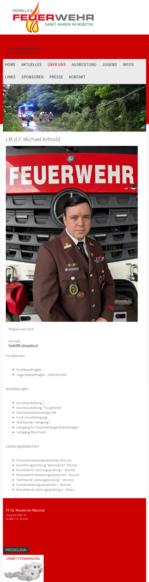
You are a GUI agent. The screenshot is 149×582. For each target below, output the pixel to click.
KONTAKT (77, 77)
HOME (10, 64)
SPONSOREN (32, 77)
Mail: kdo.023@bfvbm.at (23, 48)
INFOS (128, 64)
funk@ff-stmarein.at (23, 345)
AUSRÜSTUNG (84, 64)
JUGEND (109, 64)
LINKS (10, 77)
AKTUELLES (31, 64)
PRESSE (56, 77)
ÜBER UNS (57, 64)
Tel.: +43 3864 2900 (20, 53)
